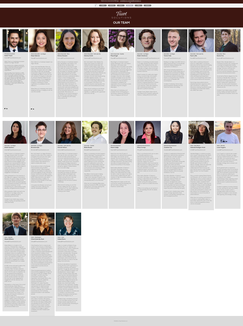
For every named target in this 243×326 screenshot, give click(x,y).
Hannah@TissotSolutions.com (66, 150)
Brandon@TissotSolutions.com (40, 150)
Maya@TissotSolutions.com (119, 58)
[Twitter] (5, 108)
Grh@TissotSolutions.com (197, 150)
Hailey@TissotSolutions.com (66, 241)
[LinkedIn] (7, 108)
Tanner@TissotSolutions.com (172, 58)
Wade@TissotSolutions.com (12, 241)
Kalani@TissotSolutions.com (12, 58)
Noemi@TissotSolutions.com (119, 150)
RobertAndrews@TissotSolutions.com (148, 58)
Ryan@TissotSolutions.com (198, 58)
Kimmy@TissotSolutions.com (66, 58)
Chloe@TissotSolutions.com (39, 241)
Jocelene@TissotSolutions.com (173, 150)
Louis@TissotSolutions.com (225, 150)
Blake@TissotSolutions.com (92, 150)
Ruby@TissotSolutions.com (39, 58)
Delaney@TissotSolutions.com (93, 58)
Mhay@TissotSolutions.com (145, 150)
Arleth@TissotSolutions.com (12, 150)
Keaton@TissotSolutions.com (225, 58)
